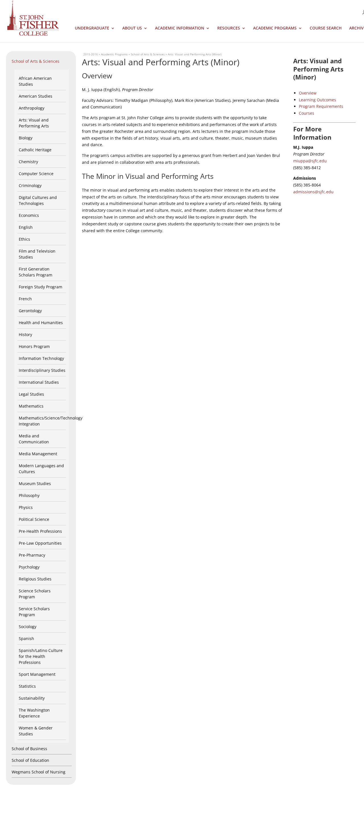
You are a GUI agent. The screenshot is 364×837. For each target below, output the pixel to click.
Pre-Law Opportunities (40, 543)
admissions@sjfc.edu (313, 191)
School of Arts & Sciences (35, 61)
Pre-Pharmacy (32, 555)
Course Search (326, 28)
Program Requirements (321, 106)
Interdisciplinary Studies (42, 370)
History (25, 334)
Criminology (30, 185)
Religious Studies (35, 579)
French (25, 298)
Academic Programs (275, 28)
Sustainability (32, 698)
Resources (228, 28)
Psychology (29, 567)
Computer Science (36, 173)
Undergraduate (92, 28)
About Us (132, 28)
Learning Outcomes (317, 99)
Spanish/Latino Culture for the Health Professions (41, 656)
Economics (29, 215)
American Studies (35, 96)
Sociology (27, 626)
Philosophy (29, 495)
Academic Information (179, 28)
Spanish (26, 638)
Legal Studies (31, 394)
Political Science (34, 519)
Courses (306, 113)
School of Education (30, 760)
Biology (25, 137)
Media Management (38, 453)
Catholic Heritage (35, 149)
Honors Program (34, 346)
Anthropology (31, 108)
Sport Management (37, 674)
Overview (308, 93)
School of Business (29, 748)
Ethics (24, 239)
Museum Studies (35, 483)
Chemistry (28, 161)
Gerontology (30, 310)
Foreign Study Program (40, 287)
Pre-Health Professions (40, 531)
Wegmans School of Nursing (38, 772)
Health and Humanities (41, 322)
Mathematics (31, 406)
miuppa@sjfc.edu (310, 160)
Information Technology (41, 358)
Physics (26, 507)
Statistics (27, 686)
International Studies (39, 382)
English (26, 227)
